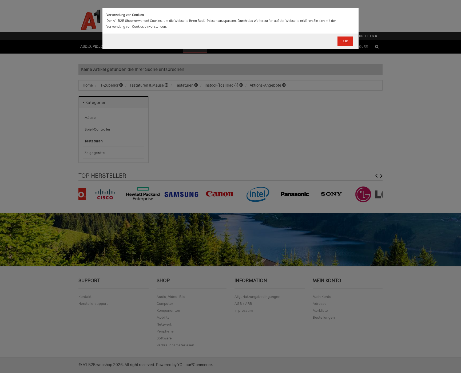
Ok (345, 41)
